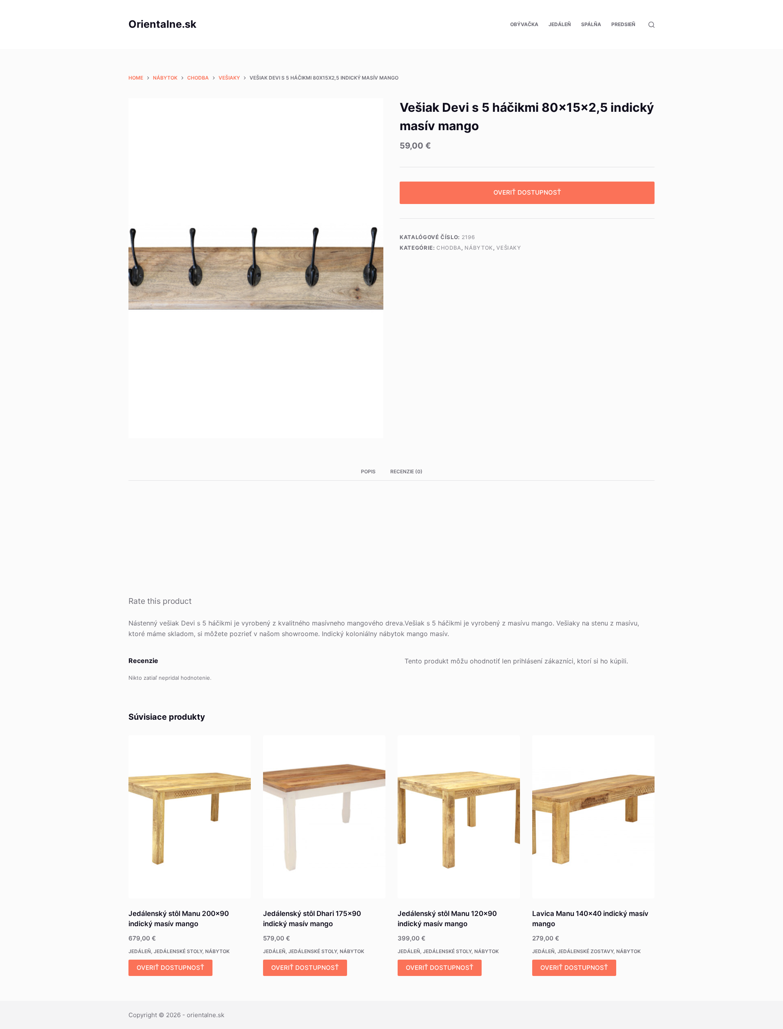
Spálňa (591, 24)
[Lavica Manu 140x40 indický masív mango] (593, 816)
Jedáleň (560, 24)
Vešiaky (508, 247)
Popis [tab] (368, 471)
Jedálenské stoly (178, 951)
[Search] (651, 25)
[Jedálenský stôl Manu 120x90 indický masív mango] (459, 816)
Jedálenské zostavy (585, 951)
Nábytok (478, 247)
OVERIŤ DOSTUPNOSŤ (527, 192)
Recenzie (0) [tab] (406, 471)
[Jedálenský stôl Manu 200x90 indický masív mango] (189, 816)
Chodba (448, 247)
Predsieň (623, 24)
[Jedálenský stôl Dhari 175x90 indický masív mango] (324, 816)
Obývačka (524, 24)
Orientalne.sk (162, 24)
